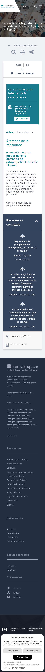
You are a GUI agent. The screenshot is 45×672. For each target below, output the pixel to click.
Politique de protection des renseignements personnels (21, 664)
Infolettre (11, 566)
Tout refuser (13, 651)
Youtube (17, 597)
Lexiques (11, 468)
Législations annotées (17, 496)
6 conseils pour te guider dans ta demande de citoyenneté (23, 110)
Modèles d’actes (14, 463)
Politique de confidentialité (12, 662)
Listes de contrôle (15, 476)
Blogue (10, 505)
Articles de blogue (18, 344)
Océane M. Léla (27, 294)
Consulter (23, 118)
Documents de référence (18, 488)
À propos (11, 529)
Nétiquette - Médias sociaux (19, 403)
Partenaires (12, 537)
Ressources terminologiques (20, 472)
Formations (12, 500)
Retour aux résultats (25, 45)
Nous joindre (13, 533)
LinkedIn (17, 588)
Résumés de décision (17, 480)
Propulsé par (7, 668)
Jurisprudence (13, 492)
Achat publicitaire (15, 541)
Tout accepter (22, 657)
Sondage (11, 570)
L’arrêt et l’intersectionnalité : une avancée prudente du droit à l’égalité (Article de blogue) (22, 315)
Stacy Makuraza (24, 132)
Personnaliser (32, 651)
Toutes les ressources (17, 459)
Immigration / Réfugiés (20, 336)
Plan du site (12, 435)
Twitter (16, 593)
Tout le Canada (24, 73)
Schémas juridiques (16, 484)
